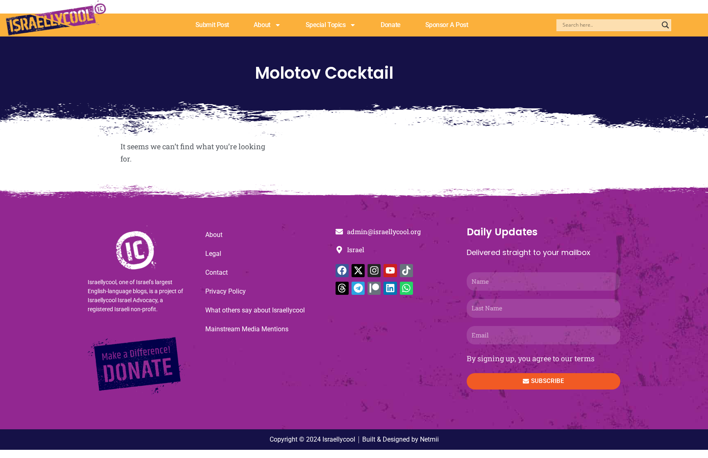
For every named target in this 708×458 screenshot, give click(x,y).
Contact (216, 272)
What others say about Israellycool (255, 310)
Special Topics (326, 25)
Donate (390, 25)
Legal (213, 253)
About (262, 25)
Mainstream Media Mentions (246, 329)
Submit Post (212, 25)
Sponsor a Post (446, 25)
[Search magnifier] (665, 25)
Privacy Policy (225, 291)
